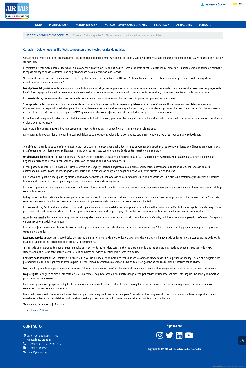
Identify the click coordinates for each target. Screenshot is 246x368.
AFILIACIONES (184, 24)
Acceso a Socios (216, 4)
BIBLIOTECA (162, 25)
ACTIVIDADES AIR (87, 25)
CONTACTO (205, 24)
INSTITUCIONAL (59, 25)
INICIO (38, 24)
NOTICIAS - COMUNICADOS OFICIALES (126, 24)
